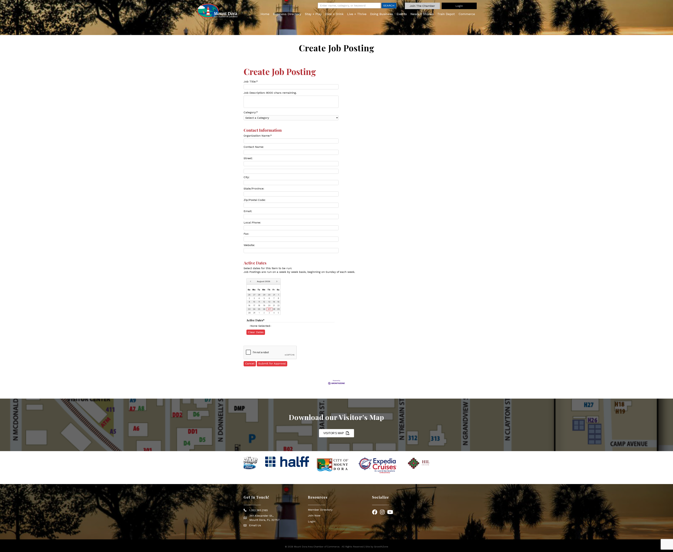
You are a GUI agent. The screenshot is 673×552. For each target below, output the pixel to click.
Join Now (314, 515)
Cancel (249, 363)
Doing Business (381, 14)
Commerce (466, 14)
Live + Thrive (356, 14)
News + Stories (422, 14)
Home (265, 14)
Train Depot (446, 14)
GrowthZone (381, 546)
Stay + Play (313, 14)
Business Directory (287, 14)
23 (249, 309)
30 (249, 313)
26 (264, 309)
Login (311, 521)
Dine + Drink (334, 14)
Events (402, 14)
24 (254, 309)
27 (269, 309)
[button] (422, 6)
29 (278, 309)
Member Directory (320, 509)
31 (254, 313)
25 (259, 309)
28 (274, 309)
